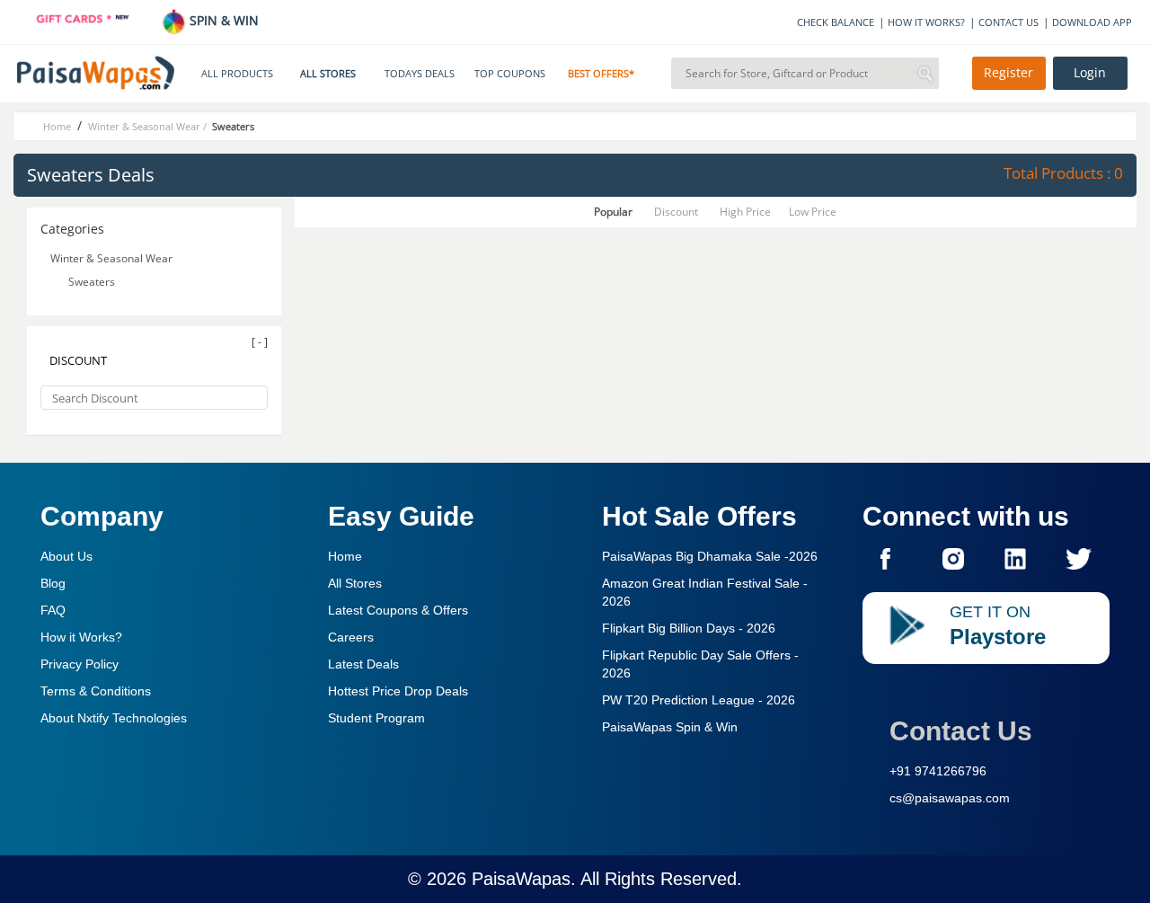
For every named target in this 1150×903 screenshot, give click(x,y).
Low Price (812, 211)
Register (1008, 73)
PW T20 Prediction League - (698, 700)
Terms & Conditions (95, 691)
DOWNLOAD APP (1092, 22)
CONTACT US (1008, 22)
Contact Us (960, 731)
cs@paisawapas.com (949, 798)
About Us (66, 556)
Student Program (376, 718)
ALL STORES (328, 73)
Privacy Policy (79, 664)
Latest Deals (363, 664)
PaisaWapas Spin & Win (670, 727)
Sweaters (91, 281)
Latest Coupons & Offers (398, 610)
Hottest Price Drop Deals (398, 691)
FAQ (53, 610)
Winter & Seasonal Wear (111, 258)
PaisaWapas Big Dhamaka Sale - (710, 556)
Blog (53, 583)
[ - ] (260, 342)
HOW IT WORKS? (926, 22)
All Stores (355, 583)
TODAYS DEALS (420, 73)
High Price (745, 211)
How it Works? (81, 637)
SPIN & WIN (222, 20)
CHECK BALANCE (835, 22)
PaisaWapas (521, 879)
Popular (613, 211)
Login (1090, 73)
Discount (676, 211)
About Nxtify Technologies (113, 718)
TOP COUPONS (509, 73)
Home (345, 556)
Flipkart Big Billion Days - (688, 628)
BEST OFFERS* (601, 73)
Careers (351, 637)
